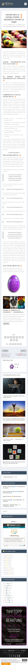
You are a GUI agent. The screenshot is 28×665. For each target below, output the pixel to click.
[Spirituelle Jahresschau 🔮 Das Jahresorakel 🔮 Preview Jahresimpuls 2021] (14, 452)
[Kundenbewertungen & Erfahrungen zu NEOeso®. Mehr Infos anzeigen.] (14, 546)
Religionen (14, 26)
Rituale (18, 26)
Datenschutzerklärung (16, 654)
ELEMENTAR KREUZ (14, 152)
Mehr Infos (6, 323)
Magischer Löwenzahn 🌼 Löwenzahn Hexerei (12, 496)
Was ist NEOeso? (11, 652)
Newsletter (5, 652)
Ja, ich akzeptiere (24, 660)
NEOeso (10, 24)
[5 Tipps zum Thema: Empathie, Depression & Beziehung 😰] (14, 386)
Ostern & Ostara (8, 26)
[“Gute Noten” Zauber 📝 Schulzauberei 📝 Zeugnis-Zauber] (14, 430)
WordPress (23, 650)
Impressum (9, 654)
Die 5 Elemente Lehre (20, 652)
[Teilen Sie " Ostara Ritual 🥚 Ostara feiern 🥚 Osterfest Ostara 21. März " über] (5, 337)
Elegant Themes (11, 650)
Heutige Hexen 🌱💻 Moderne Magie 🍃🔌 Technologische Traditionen (11, 505)
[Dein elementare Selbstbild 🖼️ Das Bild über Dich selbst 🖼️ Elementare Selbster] (14, 409)
